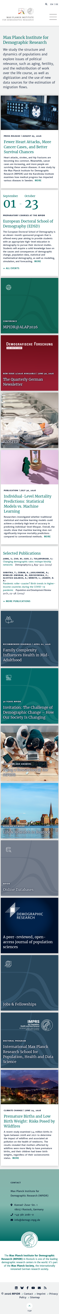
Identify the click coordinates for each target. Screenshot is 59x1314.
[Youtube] (32, 1288)
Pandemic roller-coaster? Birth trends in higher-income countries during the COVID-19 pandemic (29, 587)
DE (57, 4)
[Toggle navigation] (53, 17)
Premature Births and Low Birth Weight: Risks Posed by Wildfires (29, 1121)
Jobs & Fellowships (19, 1004)
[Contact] (38, 1288)
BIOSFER (11, 442)
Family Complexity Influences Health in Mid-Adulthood (26, 655)
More (38, 180)
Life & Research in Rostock (26, 832)
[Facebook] (26, 1288)
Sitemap (35, 1297)
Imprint (41, 1293)
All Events (12, 268)
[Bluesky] (21, 1288)
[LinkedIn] (15, 1288)
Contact (28, 1293)
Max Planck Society (22, 1265)
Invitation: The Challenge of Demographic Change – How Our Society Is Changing (28, 712)
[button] (46, 4)
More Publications (18, 601)
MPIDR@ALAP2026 (20, 327)
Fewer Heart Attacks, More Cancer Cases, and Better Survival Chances (27, 147)
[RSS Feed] (43, 1288)
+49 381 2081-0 (24, 1214)
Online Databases (18, 889)
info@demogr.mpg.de (27, 1219)
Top (30, 1311)
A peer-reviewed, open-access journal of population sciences (28, 942)
